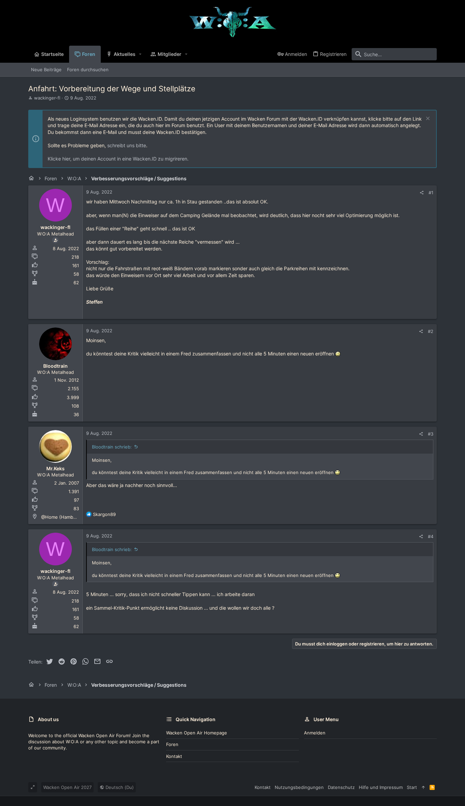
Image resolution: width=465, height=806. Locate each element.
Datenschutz (341, 787)
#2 (430, 331)
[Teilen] (421, 192)
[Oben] (423, 787)
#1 (431, 192)
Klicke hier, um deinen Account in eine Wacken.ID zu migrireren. (118, 159)
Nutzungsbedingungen (299, 787)
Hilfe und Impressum (381, 787)
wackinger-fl (47, 98)
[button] (140, 54)
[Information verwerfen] (427, 119)
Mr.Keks (55, 468)
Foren (172, 744)
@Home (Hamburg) (61, 517)
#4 (430, 536)
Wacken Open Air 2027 (67, 787)
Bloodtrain (55, 366)
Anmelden (314, 732)
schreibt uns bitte (126, 145)
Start (412, 787)
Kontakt (174, 756)
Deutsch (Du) (119, 787)
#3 (430, 434)
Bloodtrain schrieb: (112, 447)
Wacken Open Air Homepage (196, 732)
